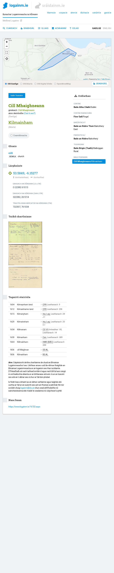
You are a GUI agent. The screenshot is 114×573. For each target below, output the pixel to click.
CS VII (45, 329)
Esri (98, 79)
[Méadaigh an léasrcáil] (7, 52)
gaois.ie (107, 12)
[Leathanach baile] (15, 6)
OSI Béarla (27, 84)
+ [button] (7, 42)
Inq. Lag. (46, 314)
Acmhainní (60, 28)
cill (10, 153)
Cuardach (11, 28)
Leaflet (85, 79)
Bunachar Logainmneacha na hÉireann (20, 14)
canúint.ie (96, 12)
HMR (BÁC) (48, 342)
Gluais (44, 28)
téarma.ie (51, 12)
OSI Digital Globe (44, 84)
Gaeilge (96, 28)
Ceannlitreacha (20, 135)
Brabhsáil (28, 28)
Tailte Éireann (105, 79)
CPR (45, 304)
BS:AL (45, 354)
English (107, 28)
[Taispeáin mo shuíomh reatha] (7, 59)
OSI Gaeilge (13, 84)
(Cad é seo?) (29, 113)
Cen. (45, 337)
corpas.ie (63, 12)
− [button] (7, 46)
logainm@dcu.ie (27, 388)
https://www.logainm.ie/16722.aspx (24, 406)
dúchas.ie (84, 12)
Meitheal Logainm (11, 20)
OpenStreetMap (64, 84)
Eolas (75, 28)
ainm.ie (74, 12)
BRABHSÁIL (101, 83)
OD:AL (45, 350)
